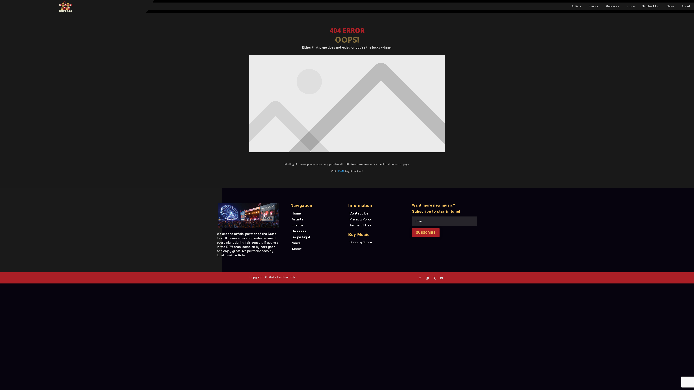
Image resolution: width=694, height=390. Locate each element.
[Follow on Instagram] (427, 278)
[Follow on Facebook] (420, 278)
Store (630, 6)
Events (594, 6)
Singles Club (650, 6)
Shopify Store (361, 242)
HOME (340, 171)
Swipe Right (301, 237)
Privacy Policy (361, 219)
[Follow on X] (434, 278)
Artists (576, 6)
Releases (612, 6)
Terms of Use (360, 225)
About (686, 6)
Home (296, 213)
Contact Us (359, 213)
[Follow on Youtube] (442, 278)
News (670, 6)
